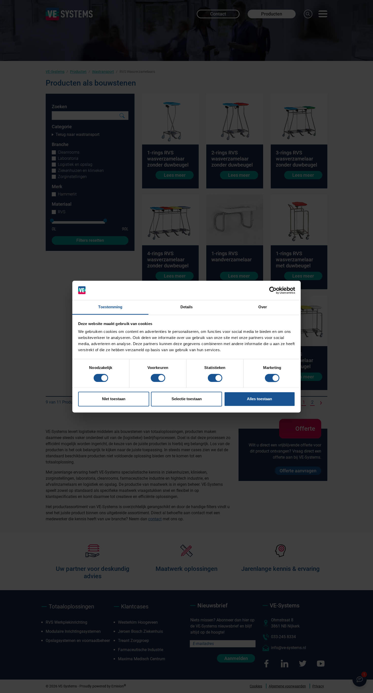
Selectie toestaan (187, 399)
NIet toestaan (113, 399)
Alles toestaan (259, 399)
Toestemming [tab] (110, 307)
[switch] (158, 378)
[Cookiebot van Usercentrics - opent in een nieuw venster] (273, 290)
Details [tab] (186, 307)
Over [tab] (262, 307)
